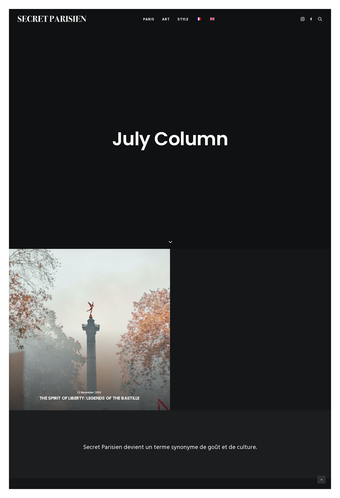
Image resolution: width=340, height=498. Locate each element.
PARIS (148, 19)
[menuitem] (149, 19)
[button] (213, 19)
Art (166, 19)
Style (182, 19)
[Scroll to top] (322, 480)
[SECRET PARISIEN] (52, 19)
